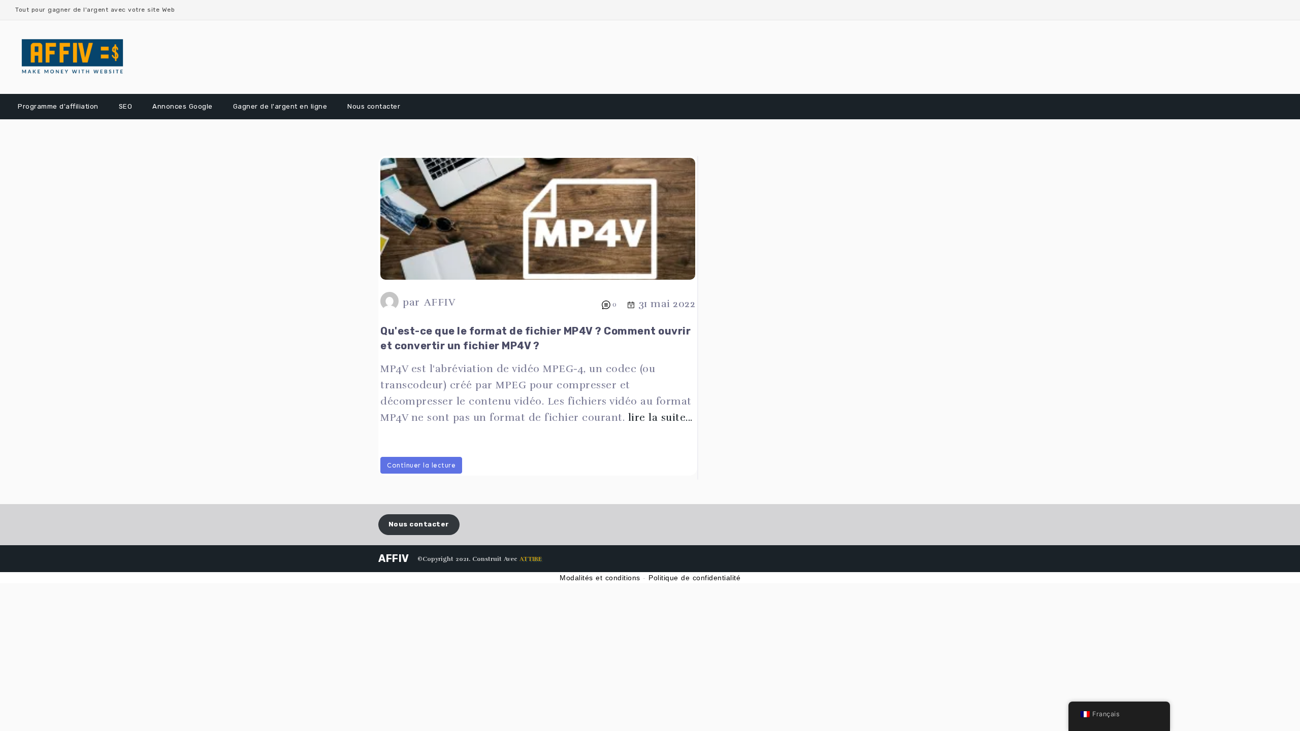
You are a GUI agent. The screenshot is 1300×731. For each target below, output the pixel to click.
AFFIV (440, 302)
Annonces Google (182, 106)
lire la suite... (660, 417)
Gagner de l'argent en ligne (280, 106)
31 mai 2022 (667, 303)
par (411, 302)
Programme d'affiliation (58, 106)
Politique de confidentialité (694, 578)
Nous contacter (373, 106)
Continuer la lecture (421, 465)
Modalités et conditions (600, 578)
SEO (126, 106)
